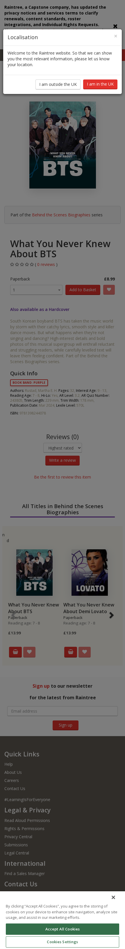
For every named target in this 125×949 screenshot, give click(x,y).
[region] (62, 920)
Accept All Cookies (62, 929)
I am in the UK (100, 84)
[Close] (113, 897)
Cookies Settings (62, 941)
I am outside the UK (58, 84)
